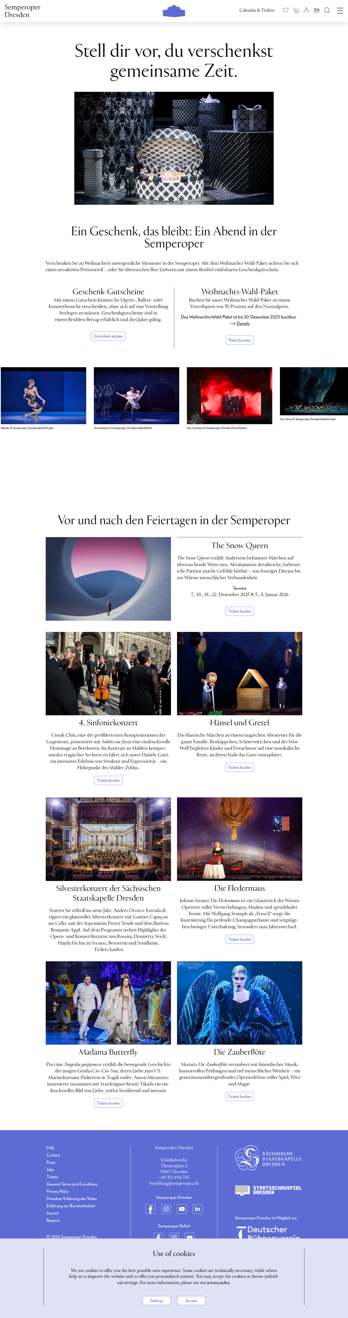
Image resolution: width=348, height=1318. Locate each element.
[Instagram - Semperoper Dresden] (166, 1209)
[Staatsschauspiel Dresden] (268, 1190)
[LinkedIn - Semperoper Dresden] (197, 1209)
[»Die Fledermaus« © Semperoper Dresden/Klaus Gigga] (239, 839)
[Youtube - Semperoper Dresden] (182, 1209)
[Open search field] (327, 10)
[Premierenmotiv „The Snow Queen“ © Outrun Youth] (108, 578)
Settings (156, 1300)
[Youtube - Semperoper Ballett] (190, 1238)
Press (51, 1162)
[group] (43, 424)
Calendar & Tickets (257, 10)
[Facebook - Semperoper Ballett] (158, 1238)
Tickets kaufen (239, 611)
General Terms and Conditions (72, 1184)
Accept (191, 1300)
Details (243, 323)
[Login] (306, 10)
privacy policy (218, 1282)
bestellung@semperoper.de (174, 1184)
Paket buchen (240, 340)
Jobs (50, 1169)
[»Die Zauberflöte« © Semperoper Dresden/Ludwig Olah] (239, 1002)
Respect (53, 1220)
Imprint (53, 1213)
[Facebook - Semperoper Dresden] (150, 1209)
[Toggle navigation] (340, 9)
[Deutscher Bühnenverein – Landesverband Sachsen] (268, 1236)
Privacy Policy (58, 1191)
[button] (336, 428)
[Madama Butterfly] (108, 1002)
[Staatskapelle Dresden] (268, 1157)
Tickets (52, 1177)
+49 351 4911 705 (174, 1178)
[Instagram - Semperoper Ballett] (174, 1238)
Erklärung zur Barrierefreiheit (71, 1206)
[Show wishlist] (285, 10)
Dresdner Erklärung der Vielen (72, 1198)
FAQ (50, 1148)
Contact (53, 1155)
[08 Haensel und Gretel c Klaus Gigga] (239, 673)
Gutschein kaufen (108, 336)
